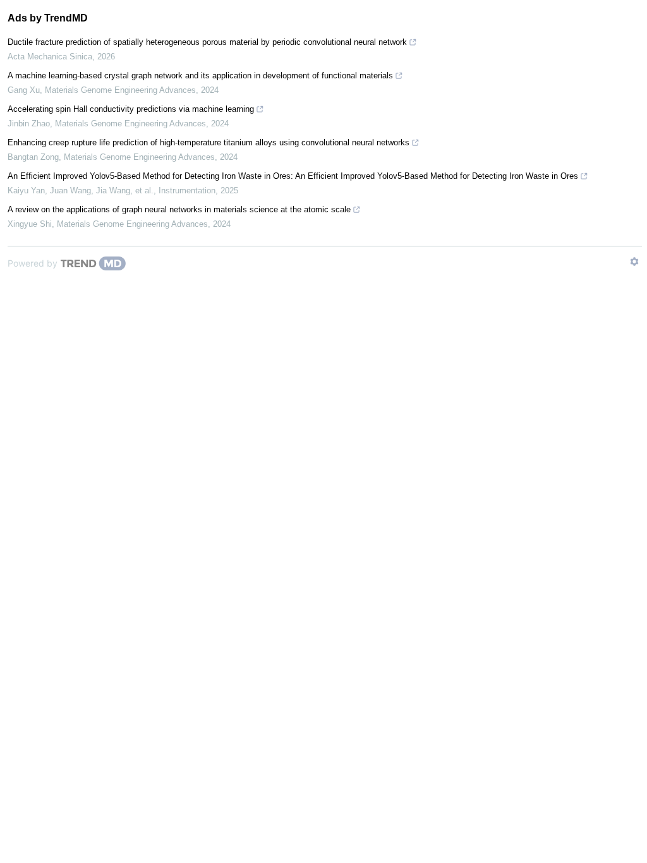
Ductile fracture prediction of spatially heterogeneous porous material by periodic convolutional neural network (207, 42)
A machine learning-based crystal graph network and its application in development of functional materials (200, 75)
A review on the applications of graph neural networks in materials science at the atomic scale (179, 209)
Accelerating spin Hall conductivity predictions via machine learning (131, 109)
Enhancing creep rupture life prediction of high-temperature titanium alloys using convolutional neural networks (208, 142)
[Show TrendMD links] (634, 261)
